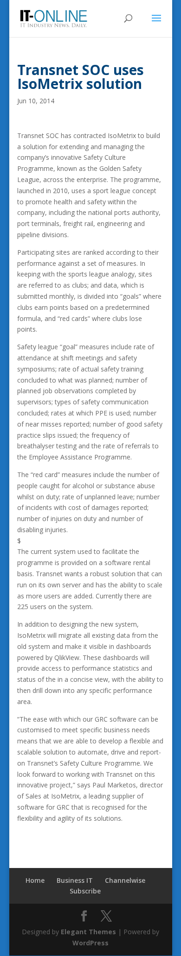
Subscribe (85, 891)
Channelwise (125, 880)
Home (35, 880)
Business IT (75, 880)
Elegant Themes (88, 931)
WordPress (90, 942)
